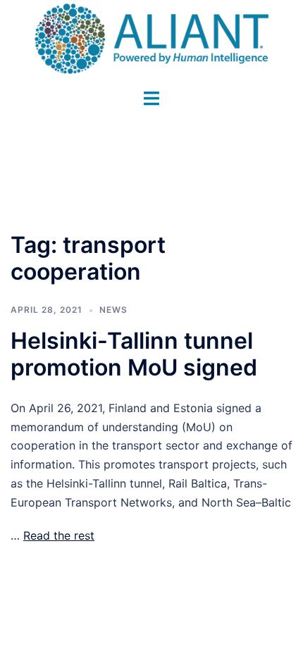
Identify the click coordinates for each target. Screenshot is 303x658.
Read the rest (58, 535)
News (113, 309)
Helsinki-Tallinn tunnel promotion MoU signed (134, 354)
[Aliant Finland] (151, 37)
